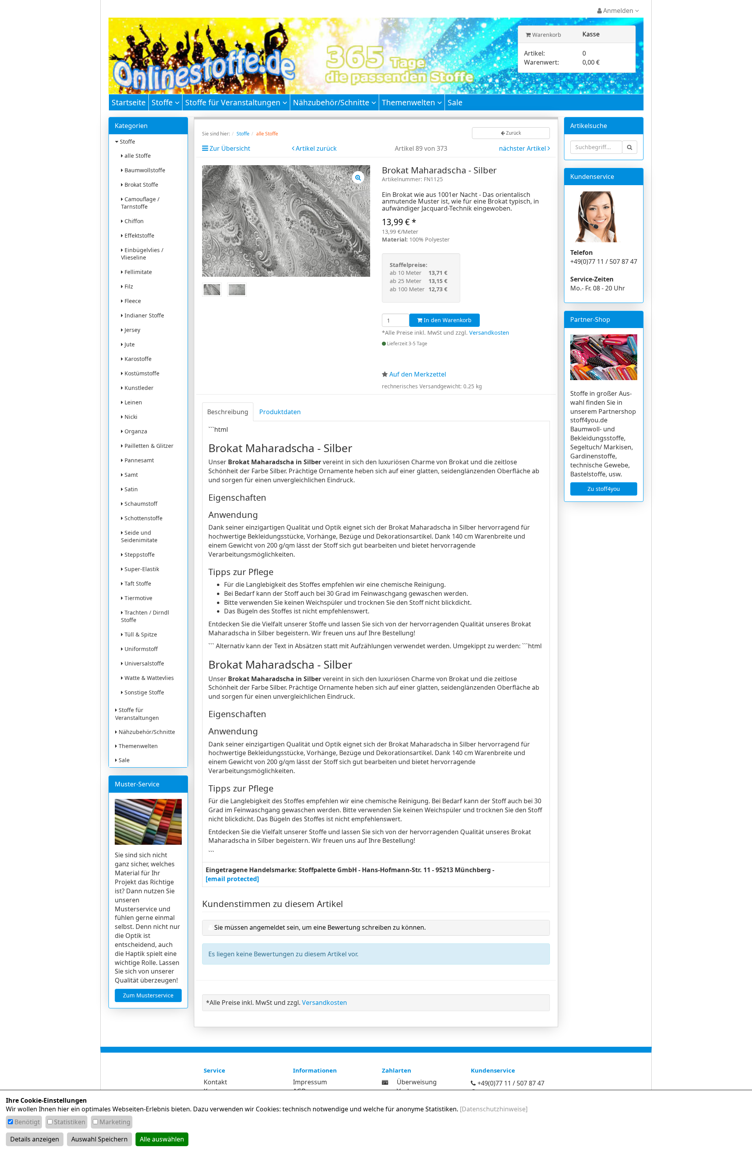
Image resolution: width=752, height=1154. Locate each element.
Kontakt (215, 1082)
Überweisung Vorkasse (417, 1086)
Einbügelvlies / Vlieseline (142, 253)
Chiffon (133, 221)
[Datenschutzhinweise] (494, 1109)
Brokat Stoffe (140, 184)
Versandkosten (489, 332)
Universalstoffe (143, 663)
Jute (129, 344)
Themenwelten (409, 102)
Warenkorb (546, 34)
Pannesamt (138, 460)
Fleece (132, 301)
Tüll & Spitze (140, 634)
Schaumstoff (140, 503)
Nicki (130, 416)
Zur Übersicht (230, 148)
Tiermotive (137, 598)
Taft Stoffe (137, 583)
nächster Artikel (523, 148)
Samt (130, 474)
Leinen (132, 402)
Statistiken (69, 1122)
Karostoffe (137, 358)
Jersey (131, 330)
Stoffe (163, 102)
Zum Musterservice (148, 995)
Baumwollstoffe (144, 170)
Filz (128, 286)
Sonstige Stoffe (143, 692)
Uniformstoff (140, 649)
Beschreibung (227, 412)
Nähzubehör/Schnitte (332, 102)
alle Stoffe (137, 155)
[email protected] (232, 879)
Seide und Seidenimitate (139, 536)
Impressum (310, 1082)
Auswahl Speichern (99, 1139)
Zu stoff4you (604, 488)
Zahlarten (396, 1070)
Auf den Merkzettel (417, 374)
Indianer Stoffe (143, 315)
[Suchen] (629, 147)
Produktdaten (280, 412)
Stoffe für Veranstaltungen (233, 102)
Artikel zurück (316, 148)
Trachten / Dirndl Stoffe (145, 616)
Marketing (114, 1122)
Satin (130, 489)
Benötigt (27, 1122)
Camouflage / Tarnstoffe (140, 202)
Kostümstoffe (141, 373)
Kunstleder (138, 387)
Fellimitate (137, 272)
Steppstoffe (139, 554)
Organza (135, 431)
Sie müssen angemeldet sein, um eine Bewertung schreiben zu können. (320, 927)
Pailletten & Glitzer (148, 445)
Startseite (129, 102)
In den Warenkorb (447, 320)
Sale (455, 102)
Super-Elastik (141, 569)
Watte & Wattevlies (148, 678)
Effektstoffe (138, 235)
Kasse (591, 34)
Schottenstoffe (143, 518)
